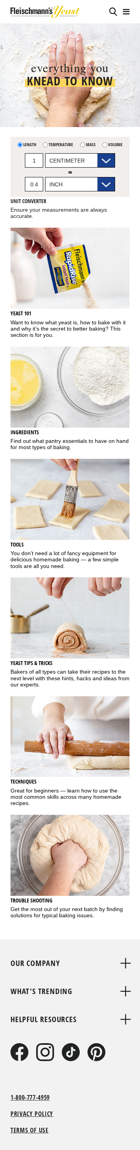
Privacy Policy (31, 1113)
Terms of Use (29, 1130)
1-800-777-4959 (30, 1097)
